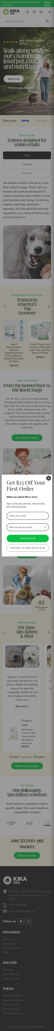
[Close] (48, 478)
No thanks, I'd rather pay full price (27, 547)
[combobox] (28, 527)
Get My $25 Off (27, 538)
